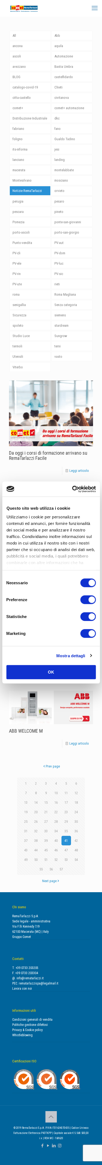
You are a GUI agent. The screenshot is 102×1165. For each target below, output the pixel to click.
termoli (17, 346)
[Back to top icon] (51, 1117)
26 (36, 822)
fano (57, 129)
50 (36, 860)
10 (56, 793)
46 (56, 850)
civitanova (61, 98)
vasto (58, 356)
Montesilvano (22, 180)
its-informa (20, 149)
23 (66, 812)
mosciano (61, 180)
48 (76, 850)
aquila (58, 46)
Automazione (63, 56)
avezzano (19, 67)
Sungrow (60, 336)
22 (56, 812)
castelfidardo (63, 77)
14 (36, 802)
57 (61, 869)
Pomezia (18, 222)
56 (51, 869)
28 (56, 822)
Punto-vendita (22, 243)
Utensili (18, 356)
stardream (61, 325)
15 (46, 802)
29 (66, 822)
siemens (60, 315)
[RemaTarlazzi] (24, 8)
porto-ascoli (21, 232)
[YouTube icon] (48, 1145)
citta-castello (22, 98)
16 (56, 802)
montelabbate (64, 170)
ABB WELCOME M (26, 731)
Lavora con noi (22, 988)
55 (41, 869)
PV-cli (16, 253)
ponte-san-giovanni (67, 222)
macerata (19, 170)
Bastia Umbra (63, 67)
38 (36, 841)
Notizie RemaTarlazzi (27, 191)
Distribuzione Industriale (30, 118)
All (14, 35)
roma (16, 294)
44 (36, 850)
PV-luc (58, 263)
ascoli (17, 56)
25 (25, 822)
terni (57, 346)
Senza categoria (65, 305)
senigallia (19, 305)
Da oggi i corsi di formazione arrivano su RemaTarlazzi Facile (48, 455)
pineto (58, 212)
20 (36, 812)
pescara (18, 212)
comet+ (18, 108)
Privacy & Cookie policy (27, 1030)
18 (76, 802)
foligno (18, 139)
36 (76, 831)
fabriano (18, 129)
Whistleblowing (22, 1035)
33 (46, 831)
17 (66, 802)
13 (25, 802)
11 (66, 793)
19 (25, 812)
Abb (57, 35)
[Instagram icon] (60, 1145)
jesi (56, 149)
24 (76, 812)
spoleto (18, 325)
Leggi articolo (79, 471)
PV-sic (58, 274)
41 (66, 841)
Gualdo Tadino (64, 139)
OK (51, 672)
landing (59, 160)
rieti (57, 284)
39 (46, 841)
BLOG (16, 77)
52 (56, 860)
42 (76, 841)
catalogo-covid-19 (25, 87)
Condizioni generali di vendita (32, 1020)
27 (46, 822)
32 (36, 831)
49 (25, 860)
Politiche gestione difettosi (30, 1025)
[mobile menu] (94, 8)
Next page (49, 881)
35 (66, 831)
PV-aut (59, 243)
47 (66, 850)
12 (76, 793)
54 (76, 860)
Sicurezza (19, 315)
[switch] (88, 599)
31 (25, 831)
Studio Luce (21, 336)
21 (46, 812)
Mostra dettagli (70, 655)
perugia (18, 201)
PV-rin (17, 274)
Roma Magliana (65, 294)
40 (56, 841)
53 (66, 860)
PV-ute (17, 284)
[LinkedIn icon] (54, 1145)
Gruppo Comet (21, 937)
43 (25, 850)
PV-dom (59, 253)
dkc (57, 118)
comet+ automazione (69, 108)
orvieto (59, 191)
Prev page (53, 766)
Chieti (58, 87)
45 (46, 850)
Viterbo (18, 367)
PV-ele (17, 263)
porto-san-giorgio (66, 232)
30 (76, 822)
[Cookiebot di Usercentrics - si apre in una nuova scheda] (73, 489)
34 (56, 831)
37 (25, 841)
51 (46, 860)
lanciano (18, 160)
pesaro (59, 201)
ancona (18, 46)
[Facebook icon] (43, 1145)
